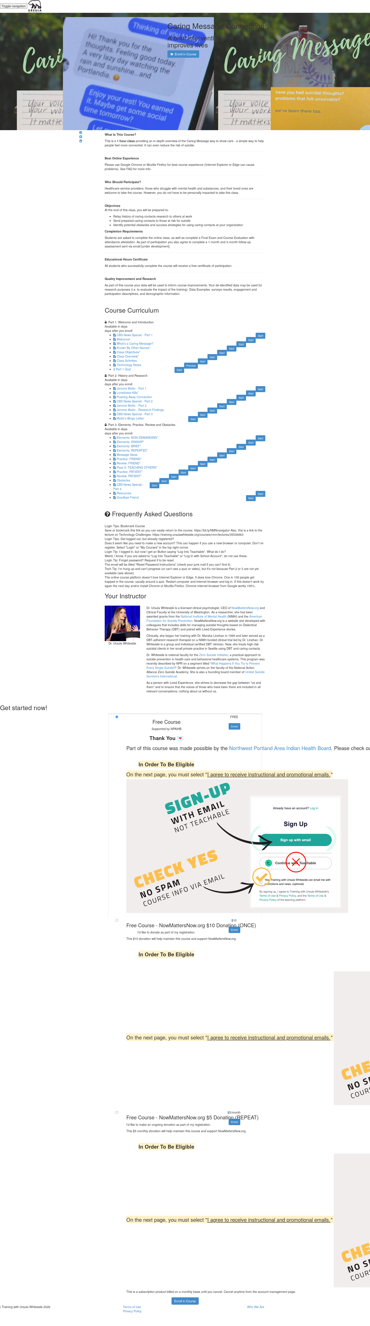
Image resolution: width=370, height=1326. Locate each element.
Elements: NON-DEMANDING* (137, 437)
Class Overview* (128, 356)
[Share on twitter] (80, 136)
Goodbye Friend (128, 497)
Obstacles (123, 480)
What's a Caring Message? (135, 343)
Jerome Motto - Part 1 (131, 388)
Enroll (234, 726)
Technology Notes (129, 365)
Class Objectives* (128, 352)
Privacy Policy (132, 1311)
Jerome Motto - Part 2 (131, 405)
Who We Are (255, 1307)
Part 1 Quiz (123, 369)
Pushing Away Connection (134, 397)
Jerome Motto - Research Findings (140, 410)
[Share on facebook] (80, 132)
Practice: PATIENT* (130, 471)
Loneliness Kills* (128, 392)
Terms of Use (132, 1307)
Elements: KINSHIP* (130, 442)
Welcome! (123, 339)
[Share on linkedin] (80, 141)
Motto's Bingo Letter (130, 418)
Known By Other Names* (133, 348)
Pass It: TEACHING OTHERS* (137, 467)
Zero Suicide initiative (213, 655)
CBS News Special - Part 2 (135, 401)
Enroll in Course (185, 1301)
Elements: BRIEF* (129, 446)
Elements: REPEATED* (132, 450)
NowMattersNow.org (245, 608)
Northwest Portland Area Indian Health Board (280, 748)
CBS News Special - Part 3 (135, 414)
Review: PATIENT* (129, 476)
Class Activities (127, 360)
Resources (124, 493)
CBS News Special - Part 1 (135, 335)
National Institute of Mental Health (204, 616)
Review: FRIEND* (128, 463)
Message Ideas (127, 454)
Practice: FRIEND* (129, 459)
